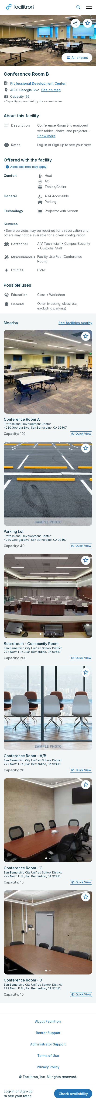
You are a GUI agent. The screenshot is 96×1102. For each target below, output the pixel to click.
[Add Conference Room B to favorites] (87, 23)
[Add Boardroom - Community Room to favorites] (85, 560)
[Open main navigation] (89, 7)
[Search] (78, 7)
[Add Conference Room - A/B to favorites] (85, 672)
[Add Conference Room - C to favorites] (85, 784)
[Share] (75, 23)
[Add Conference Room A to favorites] (85, 336)
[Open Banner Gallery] (48, 40)
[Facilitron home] (20, 10)
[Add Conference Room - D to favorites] (85, 896)
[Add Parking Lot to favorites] (85, 448)
